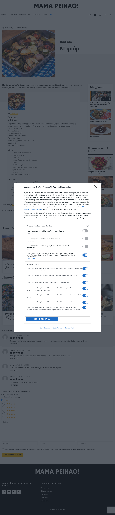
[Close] (96, 187)
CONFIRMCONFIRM (42, 319)
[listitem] (57, 226)
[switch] (85, 230)
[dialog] (57, 257)
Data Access (57, 328)
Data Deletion (45, 328)
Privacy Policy (70, 328)
